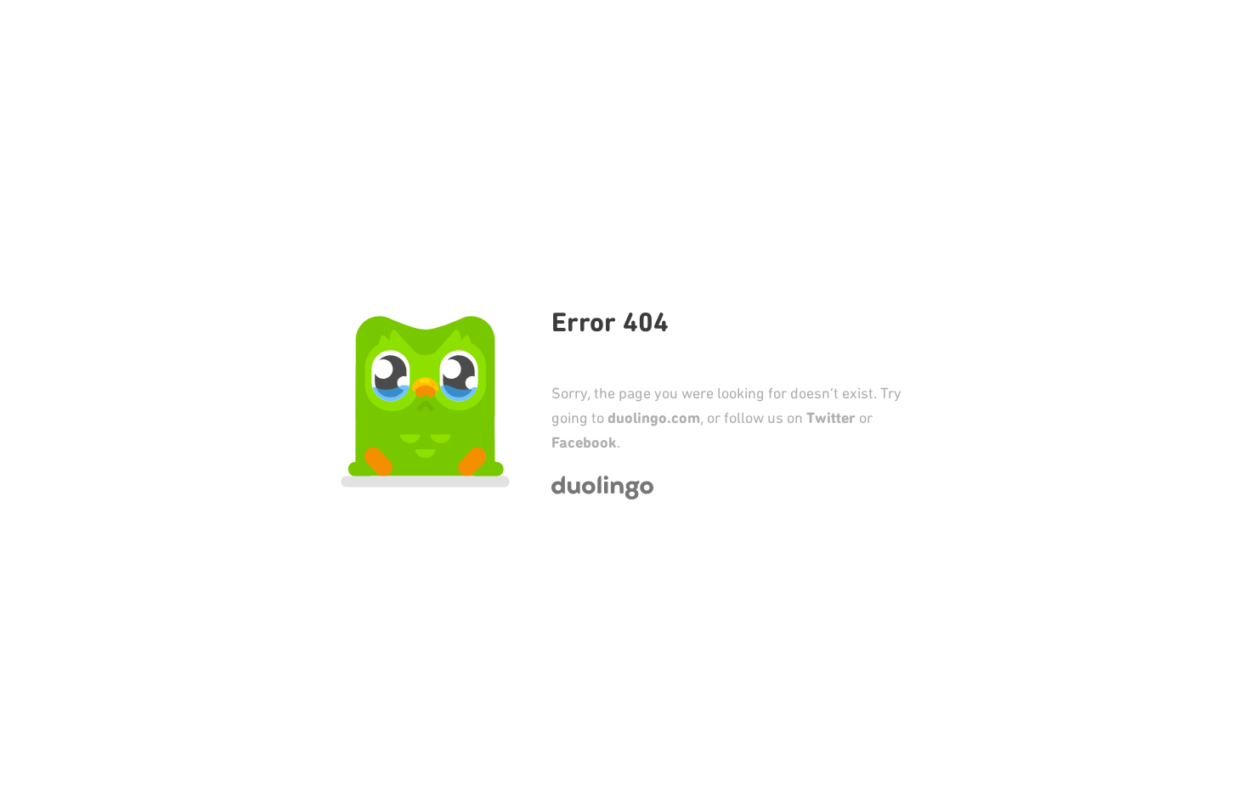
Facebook (584, 442)
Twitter (831, 418)
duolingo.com (654, 418)
